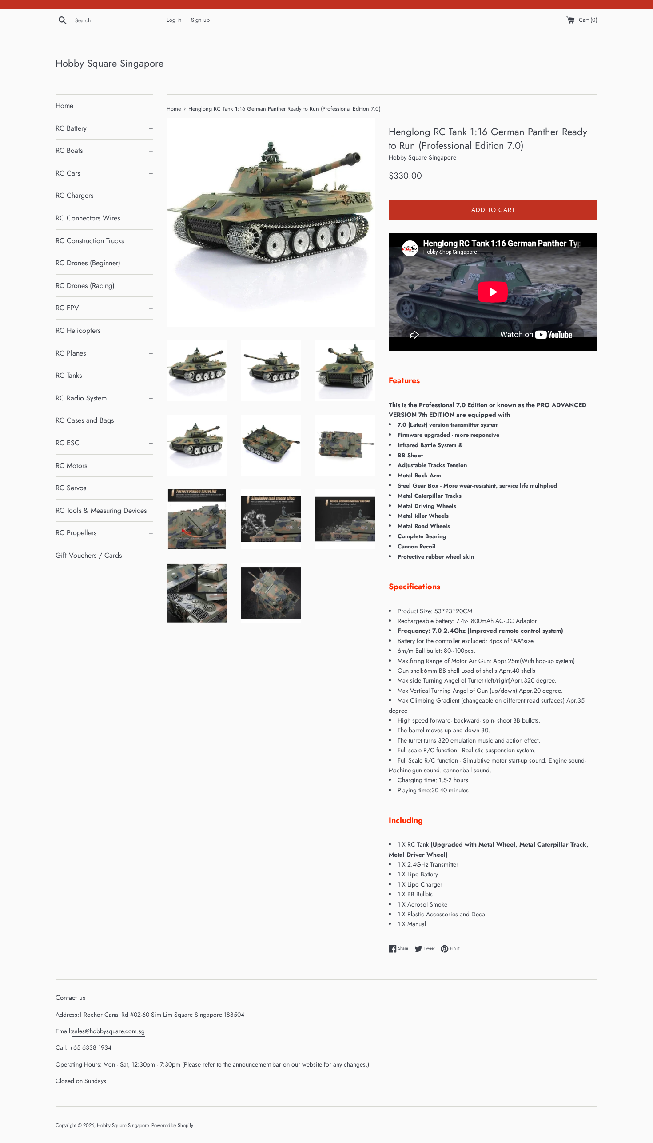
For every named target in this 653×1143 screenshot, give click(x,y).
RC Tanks (104, 375)
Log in (174, 20)
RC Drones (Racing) (85, 285)
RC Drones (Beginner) (88, 263)
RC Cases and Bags (85, 420)
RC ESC (104, 443)
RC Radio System (104, 398)
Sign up (200, 20)
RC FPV (104, 308)
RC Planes (104, 353)
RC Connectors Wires (88, 218)
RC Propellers (104, 533)
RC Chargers (104, 195)
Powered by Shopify (172, 1125)
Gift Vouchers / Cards (89, 555)
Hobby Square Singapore (109, 63)
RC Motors (71, 465)
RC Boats (104, 150)
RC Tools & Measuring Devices (101, 510)
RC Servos (71, 488)
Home (64, 105)
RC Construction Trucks (90, 241)
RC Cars (104, 173)
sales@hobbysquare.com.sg (108, 1031)
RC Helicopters (78, 330)
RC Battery (104, 128)
